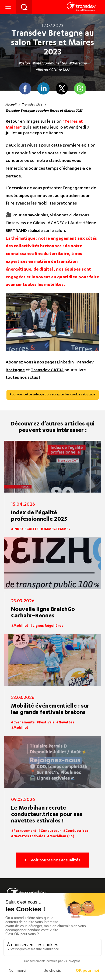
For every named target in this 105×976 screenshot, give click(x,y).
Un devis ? (24, 7)
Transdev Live (32, 105)
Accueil (10, 105)
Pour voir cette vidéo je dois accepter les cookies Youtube (53, 394)
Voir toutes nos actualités (55, 860)
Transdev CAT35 (47, 370)
